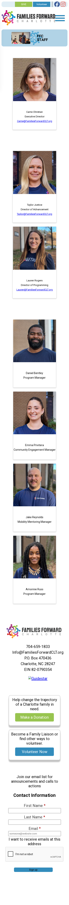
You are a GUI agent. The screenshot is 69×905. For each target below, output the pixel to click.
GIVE (23, 4)
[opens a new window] (38, 678)
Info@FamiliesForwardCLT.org (37, 652)
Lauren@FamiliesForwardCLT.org (34, 289)
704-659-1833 (38, 646)
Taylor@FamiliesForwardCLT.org (34, 214)
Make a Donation (34, 717)
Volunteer (41, 4)
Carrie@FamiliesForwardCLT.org (34, 121)
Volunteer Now (34, 751)
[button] (34, 100)
